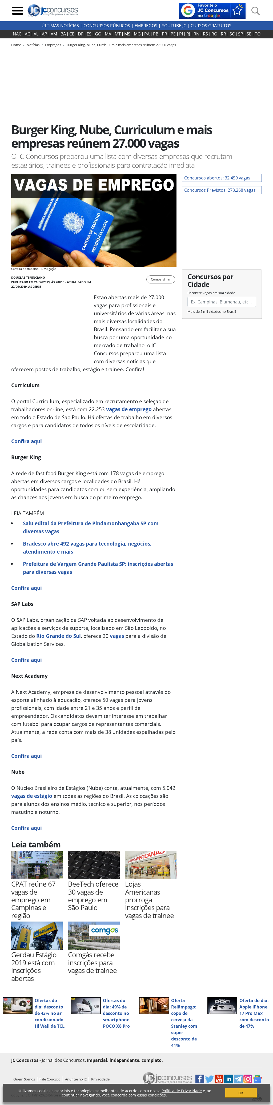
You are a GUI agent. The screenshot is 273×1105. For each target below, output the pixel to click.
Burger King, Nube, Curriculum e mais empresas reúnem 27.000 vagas (121, 44)
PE (173, 34)
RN (196, 34)
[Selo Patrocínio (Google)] (212, 10)
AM (54, 34)
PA (147, 34)
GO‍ (98, 34)
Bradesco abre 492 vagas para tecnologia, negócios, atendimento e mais (87, 547)
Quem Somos (24, 1079)
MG (137, 34)
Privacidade (100, 1079)
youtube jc (174, 26)
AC (27, 34)
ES (89, 34)
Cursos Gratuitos (211, 26)
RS (205, 34)
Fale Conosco (50, 1079)
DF (80, 34)
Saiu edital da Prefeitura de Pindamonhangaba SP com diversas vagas (91, 527)
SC (232, 34)
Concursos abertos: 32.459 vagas (217, 178)
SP (240, 34)
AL (36, 34)
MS (127, 34)
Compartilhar (161, 279)
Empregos (146, 26)
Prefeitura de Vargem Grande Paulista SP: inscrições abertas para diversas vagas (98, 567)
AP (44, 34)
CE (71, 34)
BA (63, 34)
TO (257, 34)
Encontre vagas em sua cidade (211, 292)
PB (155, 34)
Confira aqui (26, 441)
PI (181, 34)
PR (164, 34)
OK (241, 1092)
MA (108, 34)
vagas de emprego (129, 409)
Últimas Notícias (60, 26)
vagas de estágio (31, 795)
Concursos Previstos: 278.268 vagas (220, 190)
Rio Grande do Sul (58, 635)
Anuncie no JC (76, 1079)
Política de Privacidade (182, 1090)
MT (118, 34)
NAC (17, 34)
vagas (117, 635)
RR (223, 34)
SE (249, 34)
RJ (188, 34)
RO (214, 34)
